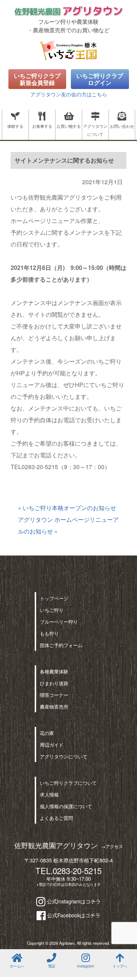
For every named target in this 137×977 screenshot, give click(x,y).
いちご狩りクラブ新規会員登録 (37, 79)
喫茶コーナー (54, 694)
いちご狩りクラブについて (68, 782)
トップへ (120, 966)
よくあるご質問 (56, 817)
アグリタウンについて (95, 130)
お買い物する (69, 126)
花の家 (47, 732)
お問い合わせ (122, 126)
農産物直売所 (54, 706)
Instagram (85, 966)
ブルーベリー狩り (59, 621)
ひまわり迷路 (54, 683)
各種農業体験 (54, 671)
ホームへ (17, 966)
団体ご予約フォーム (61, 645)
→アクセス (112, 846)
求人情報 (49, 794)
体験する (15, 126)
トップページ (54, 598)
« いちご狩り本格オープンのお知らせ (67, 508)
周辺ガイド (52, 744)
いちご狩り (52, 609)
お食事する (42, 126)
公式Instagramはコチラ (73, 901)
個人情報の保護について (66, 806)
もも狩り (49, 633)
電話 (51, 966)
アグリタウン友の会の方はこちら (68, 94)
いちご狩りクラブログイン (99, 79)
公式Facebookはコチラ (73, 915)
